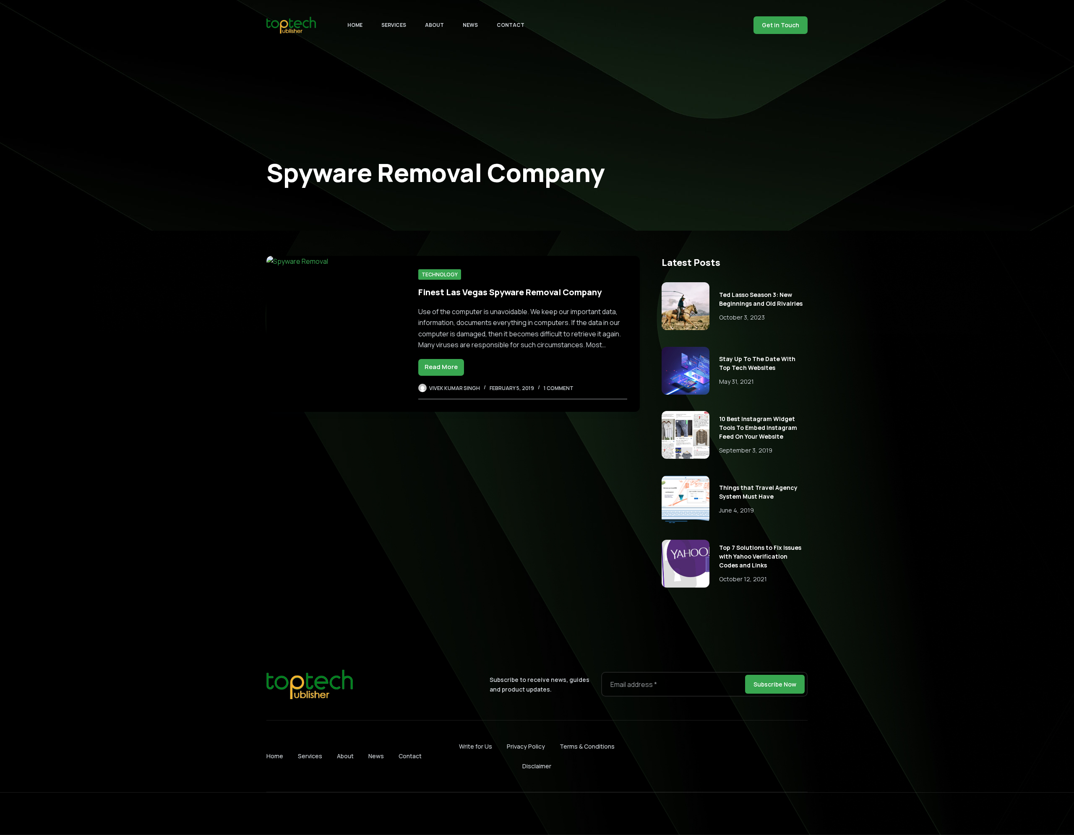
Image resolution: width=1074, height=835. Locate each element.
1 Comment (558, 388)
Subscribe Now (774, 684)
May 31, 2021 (736, 381)
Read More (444, 368)
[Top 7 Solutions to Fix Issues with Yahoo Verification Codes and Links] (685, 564)
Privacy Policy (526, 746)
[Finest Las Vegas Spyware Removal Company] (336, 334)
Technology (440, 274)
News (470, 25)
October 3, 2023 (742, 317)
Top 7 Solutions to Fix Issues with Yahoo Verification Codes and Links (760, 556)
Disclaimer (536, 766)
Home (354, 25)
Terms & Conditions (587, 746)
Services (393, 25)
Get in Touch (780, 25)
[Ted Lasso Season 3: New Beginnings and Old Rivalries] (685, 306)
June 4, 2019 (736, 510)
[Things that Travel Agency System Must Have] (685, 499)
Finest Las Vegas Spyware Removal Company (510, 292)
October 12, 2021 (743, 579)
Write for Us (475, 746)
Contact (510, 25)
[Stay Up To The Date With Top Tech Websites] (685, 371)
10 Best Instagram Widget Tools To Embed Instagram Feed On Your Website (758, 427)
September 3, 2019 (745, 450)
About (434, 25)
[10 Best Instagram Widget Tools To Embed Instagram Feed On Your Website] (685, 435)
